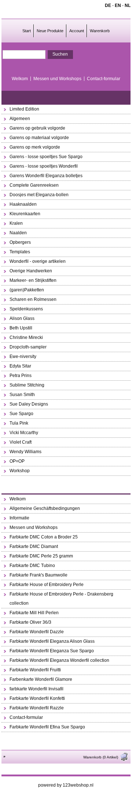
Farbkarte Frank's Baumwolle (38, 575)
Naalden (18, 232)
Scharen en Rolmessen (33, 299)
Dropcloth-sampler (28, 347)
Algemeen (20, 118)
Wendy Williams (25, 451)
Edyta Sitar (20, 366)
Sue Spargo (21, 413)
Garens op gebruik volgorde (37, 128)
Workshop (20, 470)
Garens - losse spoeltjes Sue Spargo (46, 156)
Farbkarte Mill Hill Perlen (34, 612)
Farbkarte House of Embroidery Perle (47, 584)
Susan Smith (22, 394)
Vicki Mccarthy (24, 432)
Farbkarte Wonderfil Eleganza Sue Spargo (52, 650)
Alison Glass (22, 318)
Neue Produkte (50, 31)
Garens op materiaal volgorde (39, 137)
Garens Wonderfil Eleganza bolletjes (46, 175)
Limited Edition (24, 109)
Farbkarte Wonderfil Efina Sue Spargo (47, 727)
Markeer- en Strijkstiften (33, 280)
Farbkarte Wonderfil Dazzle (37, 631)
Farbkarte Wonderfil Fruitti (35, 669)
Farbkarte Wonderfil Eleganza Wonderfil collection (59, 660)
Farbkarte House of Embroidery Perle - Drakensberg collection (61, 599)
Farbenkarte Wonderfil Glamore (41, 679)
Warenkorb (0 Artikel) (100, 757)
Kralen (16, 223)
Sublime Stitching (27, 385)
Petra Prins (21, 375)
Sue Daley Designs (29, 404)
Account (76, 31)
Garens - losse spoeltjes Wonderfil (44, 166)
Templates (20, 251)
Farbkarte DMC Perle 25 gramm (41, 556)
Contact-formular (103, 79)
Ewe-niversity (23, 356)
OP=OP (17, 461)
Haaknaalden (23, 204)
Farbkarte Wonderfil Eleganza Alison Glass (52, 641)
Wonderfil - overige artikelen (38, 261)
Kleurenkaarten (25, 213)
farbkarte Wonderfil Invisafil (36, 688)
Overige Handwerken (31, 270)
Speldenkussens (26, 308)
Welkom (20, 79)
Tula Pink (19, 423)
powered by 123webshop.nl (66, 785)
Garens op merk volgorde (35, 147)
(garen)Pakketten (27, 289)
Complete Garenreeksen (34, 185)
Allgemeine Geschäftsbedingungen (45, 508)
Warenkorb (100, 31)
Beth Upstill (21, 328)
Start (26, 31)
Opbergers (20, 242)
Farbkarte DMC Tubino (32, 565)
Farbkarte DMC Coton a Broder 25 (44, 537)
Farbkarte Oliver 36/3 (30, 622)
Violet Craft (21, 442)
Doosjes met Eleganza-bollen (39, 194)
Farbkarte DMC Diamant (34, 546)
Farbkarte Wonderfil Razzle (37, 707)
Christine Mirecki (26, 337)
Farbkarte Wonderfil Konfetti (37, 698)
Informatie (19, 518)
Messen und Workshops (57, 79)
